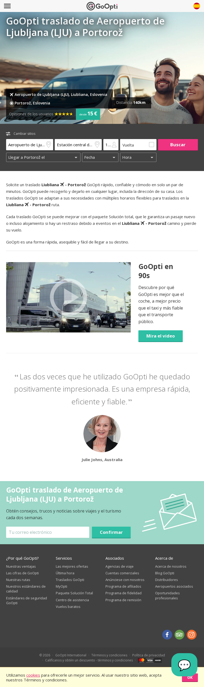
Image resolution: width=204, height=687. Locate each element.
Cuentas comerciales (122, 573)
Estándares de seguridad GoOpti (26, 600)
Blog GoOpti (164, 573)
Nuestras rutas (18, 579)
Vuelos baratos (68, 606)
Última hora (65, 573)
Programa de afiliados (123, 586)
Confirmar (111, 532)
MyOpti (61, 586)
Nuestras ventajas (21, 566)
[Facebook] (167, 635)
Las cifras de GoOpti (22, 573)
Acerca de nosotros (170, 566)
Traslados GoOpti (70, 579)
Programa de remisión (123, 599)
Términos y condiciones (109, 655)
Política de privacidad (148, 655)
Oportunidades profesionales (167, 595)
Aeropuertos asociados (174, 586)
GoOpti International (70, 655)
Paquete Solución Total (74, 593)
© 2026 (44, 655)
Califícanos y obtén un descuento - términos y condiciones (89, 660)
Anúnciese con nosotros (124, 579)
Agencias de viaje (119, 566)
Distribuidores (166, 579)
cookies (33, 675)
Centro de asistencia (72, 599)
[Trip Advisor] (179, 635)
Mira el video (160, 336)
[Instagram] (192, 635)
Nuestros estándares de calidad (26, 588)
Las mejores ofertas (72, 566)
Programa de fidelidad (123, 593)
